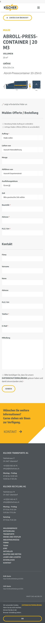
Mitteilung (6, 338)
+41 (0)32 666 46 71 (10, 499)
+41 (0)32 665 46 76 (10, 466)
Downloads (9, 560)
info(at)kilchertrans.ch (11, 469)
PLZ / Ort (6, 229)
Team (5, 545)
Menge (4, 157)
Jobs (5, 548)
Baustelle (6, 205)
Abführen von (7, 169)
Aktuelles (8, 551)
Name (4, 278)
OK (22, 619)
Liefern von (6, 146)
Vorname (5, 266)
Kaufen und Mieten (12, 554)
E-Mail (5, 326)
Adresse (5, 217)
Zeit (3, 193)
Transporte (8, 534)
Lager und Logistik (12, 557)
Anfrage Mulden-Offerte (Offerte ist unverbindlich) (21, 127)
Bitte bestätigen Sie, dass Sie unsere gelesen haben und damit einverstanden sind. (22, 378)
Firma (4, 255)
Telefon (5, 314)
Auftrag (5, 134)
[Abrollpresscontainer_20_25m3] (22, 72)
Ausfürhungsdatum (10, 181)
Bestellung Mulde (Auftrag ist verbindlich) (18, 124)
